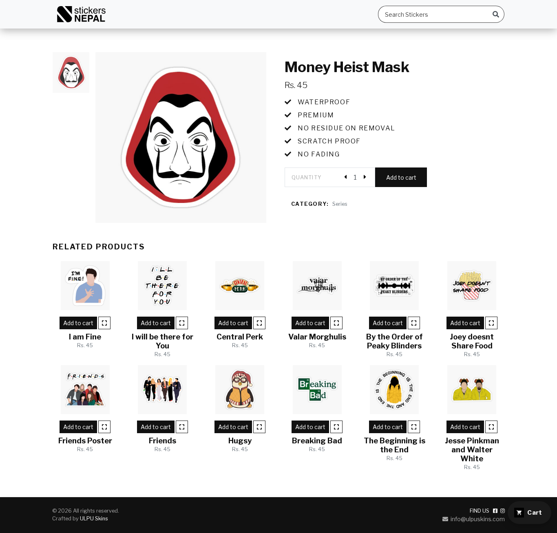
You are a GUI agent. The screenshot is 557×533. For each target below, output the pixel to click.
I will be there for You (162, 341)
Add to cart (401, 177)
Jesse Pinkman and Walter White (472, 449)
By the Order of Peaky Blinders (394, 341)
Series (339, 204)
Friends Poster (85, 440)
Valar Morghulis (317, 336)
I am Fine (85, 336)
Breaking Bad (317, 440)
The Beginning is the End (394, 445)
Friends (162, 440)
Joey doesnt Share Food (472, 341)
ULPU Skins (94, 518)
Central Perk (240, 336)
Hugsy (240, 440)
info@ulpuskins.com (476, 518)
